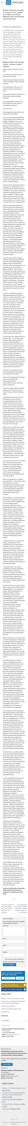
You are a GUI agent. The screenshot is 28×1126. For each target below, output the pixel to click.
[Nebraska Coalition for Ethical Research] (14, 2)
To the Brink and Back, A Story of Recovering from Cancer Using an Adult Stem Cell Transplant (7, 908)
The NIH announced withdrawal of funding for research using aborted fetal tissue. (13, 1002)
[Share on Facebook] (14, 899)
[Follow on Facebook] (16, 1119)
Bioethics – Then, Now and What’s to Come (12, 998)
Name (4, 938)
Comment (6, 925)
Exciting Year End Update (8, 1006)
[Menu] (2, 2)
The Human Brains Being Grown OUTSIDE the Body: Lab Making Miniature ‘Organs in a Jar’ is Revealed (20, 908)
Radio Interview (5, 1011)
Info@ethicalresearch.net (12, 1034)
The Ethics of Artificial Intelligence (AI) (11, 1009)
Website (5, 952)
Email (4, 945)
